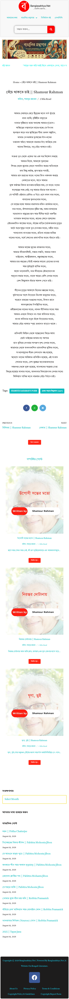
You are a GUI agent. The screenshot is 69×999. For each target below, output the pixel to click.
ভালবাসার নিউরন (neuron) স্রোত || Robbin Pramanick (30, 921)
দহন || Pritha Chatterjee (14, 831)
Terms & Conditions (51, 989)
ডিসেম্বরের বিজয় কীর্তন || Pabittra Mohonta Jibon (27, 843)
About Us (13, 989)
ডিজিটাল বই (46, 18)
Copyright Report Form (51, 994)
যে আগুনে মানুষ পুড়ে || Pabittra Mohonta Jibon (26, 854)
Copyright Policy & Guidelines (21, 994)
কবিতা (20, 99)
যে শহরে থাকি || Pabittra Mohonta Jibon (23, 887)
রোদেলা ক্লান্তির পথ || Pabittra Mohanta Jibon (25, 876)
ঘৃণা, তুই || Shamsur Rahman (34, 741)
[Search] (51, 29)
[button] (29, 17)
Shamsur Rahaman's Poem (24, 391)
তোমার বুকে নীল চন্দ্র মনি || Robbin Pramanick (25, 898)
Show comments (34, 442)
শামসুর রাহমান (30, 99)
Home (16, 82)
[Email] (42, 408)
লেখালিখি (58, 18)
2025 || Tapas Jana (11, 932)
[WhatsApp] (34, 408)
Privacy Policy (30, 989)
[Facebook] (26, 408)
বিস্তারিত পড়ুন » (33, 561)
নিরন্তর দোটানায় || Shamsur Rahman (34, 639)
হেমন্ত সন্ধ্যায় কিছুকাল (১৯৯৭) (52, 391)
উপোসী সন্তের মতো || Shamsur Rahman (34, 538)
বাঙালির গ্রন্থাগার (27, 18)
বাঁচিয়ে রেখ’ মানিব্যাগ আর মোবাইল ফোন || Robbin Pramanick (32, 909)
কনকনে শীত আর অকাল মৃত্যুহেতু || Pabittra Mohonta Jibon (31, 865)
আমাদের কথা (12, 18)
